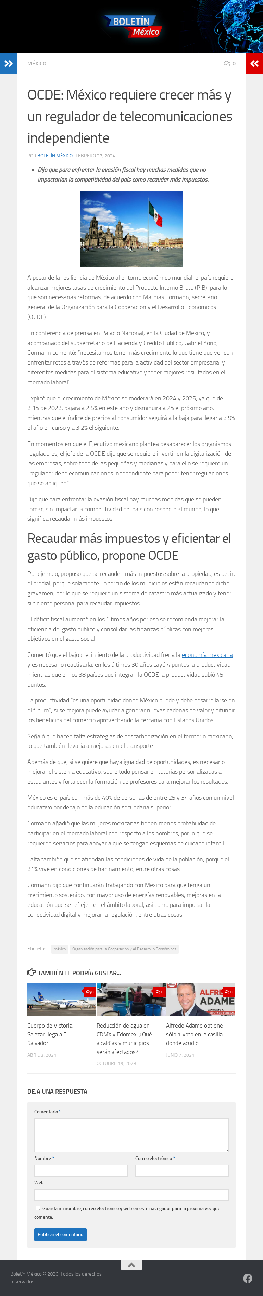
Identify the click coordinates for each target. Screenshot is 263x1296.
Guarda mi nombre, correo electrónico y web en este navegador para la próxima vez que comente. (127, 1213)
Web (39, 1183)
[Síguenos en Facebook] (248, 1278)
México (37, 63)
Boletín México (55, 156)
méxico (60, 949)
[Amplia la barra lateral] (8, 63)
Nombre (44, 1158)
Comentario (47, 1112)
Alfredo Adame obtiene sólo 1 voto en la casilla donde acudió (194, 1034)
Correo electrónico (155, 1158)
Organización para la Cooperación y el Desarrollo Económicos (124, 949)
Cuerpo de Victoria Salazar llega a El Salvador (49, 1034)
